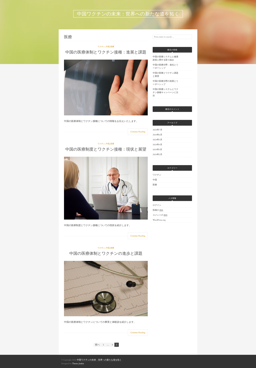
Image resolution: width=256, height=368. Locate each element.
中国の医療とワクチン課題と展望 (165, 75)
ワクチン (101, 46)
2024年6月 (157, 134)
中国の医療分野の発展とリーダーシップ (165, 83)
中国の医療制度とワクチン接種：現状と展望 (105, 149)
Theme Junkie (78, 363)
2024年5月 (157, 139)
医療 (112, 46)
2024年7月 (157, 129)
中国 (108, 46)
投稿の (158, 210)
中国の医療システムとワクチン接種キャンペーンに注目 (165, 92)
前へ (97, 344)
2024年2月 (157, 154)
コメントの (160, 215)
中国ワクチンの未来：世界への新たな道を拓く (99, 360)
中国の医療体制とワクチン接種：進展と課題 (105, 52)
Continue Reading (137, 131)
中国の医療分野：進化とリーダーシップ (165, 66)
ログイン (157, 205)
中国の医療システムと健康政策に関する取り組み (165, 58)
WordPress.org (159, 220)
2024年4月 (157, 144)
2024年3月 (157, 149)
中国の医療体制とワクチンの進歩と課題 (105, 253)
